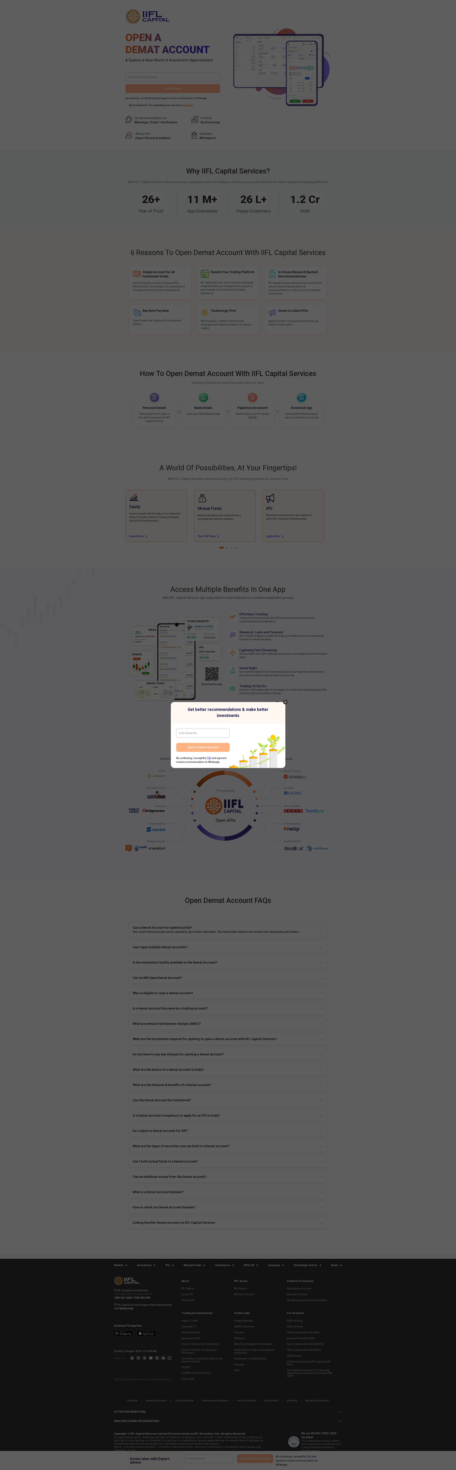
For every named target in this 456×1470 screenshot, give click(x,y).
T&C (209, 758)
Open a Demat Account (202, 747)
